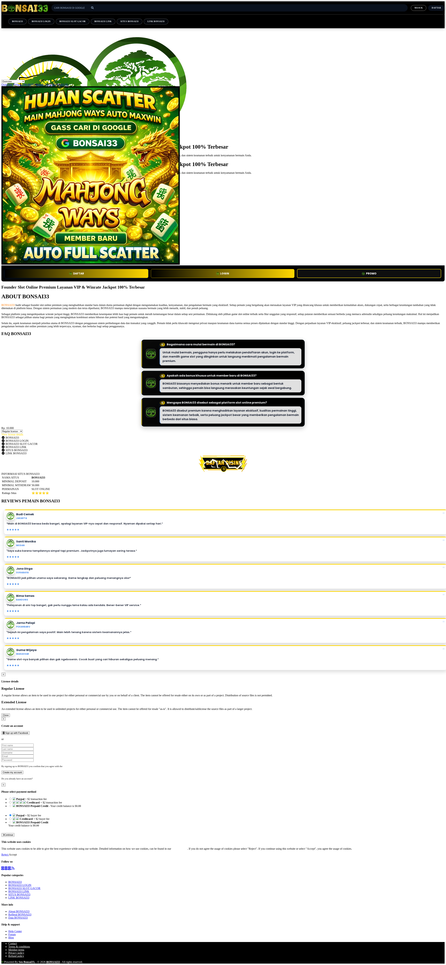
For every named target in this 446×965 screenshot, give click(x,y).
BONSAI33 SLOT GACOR (72, 21)
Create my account (12, 772)
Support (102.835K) (47, 84)
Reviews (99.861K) (24, 84)
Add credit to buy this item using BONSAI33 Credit (37, 809)
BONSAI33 (17, 21)
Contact (12, 943)
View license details (12, 434)
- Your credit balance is (44, 808)
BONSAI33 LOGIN (41, 21)
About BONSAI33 (18, 911)
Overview (6, 84)
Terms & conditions (19, 946)
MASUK (418, 8)
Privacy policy (16, 952)
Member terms (16, 949)
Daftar (436, 8)
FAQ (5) (63, 84)
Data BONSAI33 (18, 917)
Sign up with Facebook (16, 733)
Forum (12, 934)
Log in (36, 778)
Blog (11, 937)
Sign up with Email (15, 739)
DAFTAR (78, 273)
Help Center (15, 931)
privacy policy (179, 848)
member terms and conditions (77, 766)
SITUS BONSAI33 (129, 21)
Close (6, 715)
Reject (5, 854)
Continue (8, 835)
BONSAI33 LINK (103, 21)
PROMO (371, 273)
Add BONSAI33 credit (21, 828)
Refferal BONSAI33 (19, 914)
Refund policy (16, 956)
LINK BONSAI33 (156, 21)
